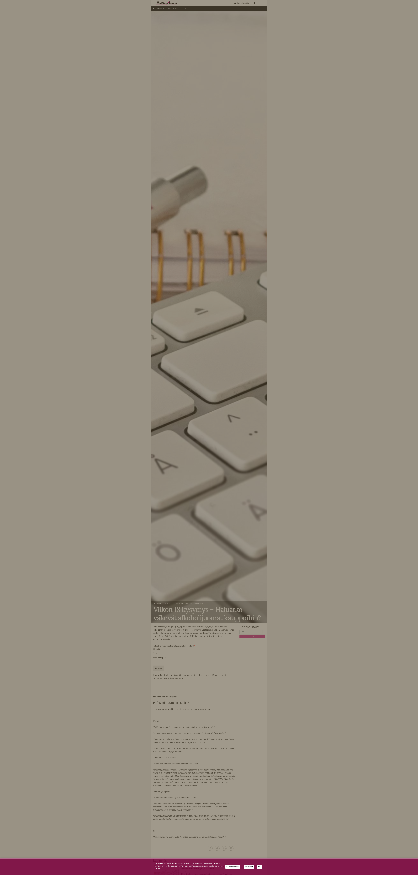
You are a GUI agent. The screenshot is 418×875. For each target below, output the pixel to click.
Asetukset (249, 867)
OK (259, 867)
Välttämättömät (232, 867)
